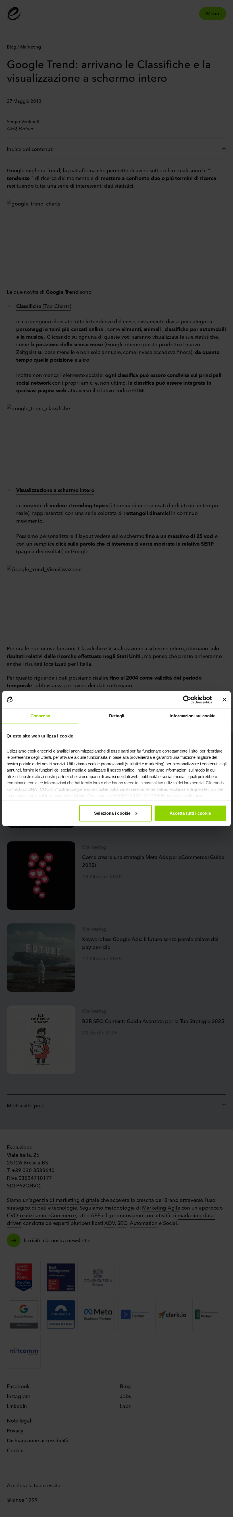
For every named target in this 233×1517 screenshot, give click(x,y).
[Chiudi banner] (224, 700)
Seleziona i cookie (112, 812)
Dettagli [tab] (116, 715)
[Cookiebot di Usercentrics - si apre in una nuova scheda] (187, 699)
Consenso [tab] (40, 715)
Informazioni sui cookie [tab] (192, 715)
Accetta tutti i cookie (190, 812)
